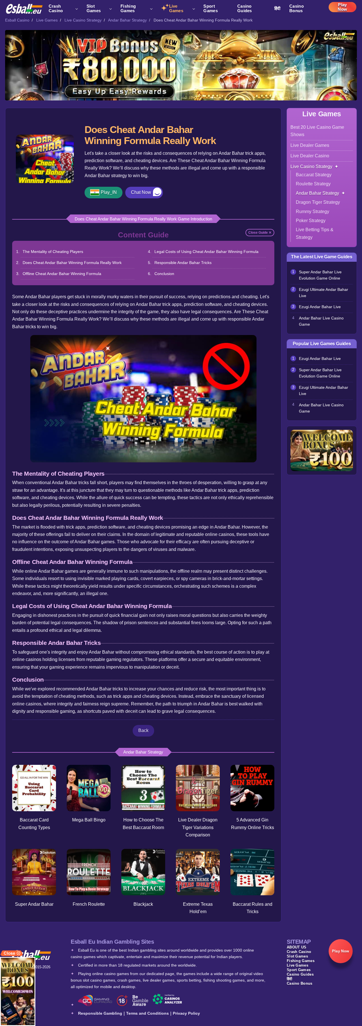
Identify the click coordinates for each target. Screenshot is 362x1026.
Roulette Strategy (313, 183)
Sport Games (210, 8)
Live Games (176, 8)
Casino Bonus (296, 8)
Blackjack (143, 904)
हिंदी (277, 8)
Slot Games (94, 8)
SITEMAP (299, 942)
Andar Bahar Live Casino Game (321, 321)
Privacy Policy (186, 1013)
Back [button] (143, 730)
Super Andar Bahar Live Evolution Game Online (320, 275)
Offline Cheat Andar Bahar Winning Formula (62, 273)
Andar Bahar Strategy (127, 20)
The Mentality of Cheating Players (53, 251)
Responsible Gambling (100, 1013)
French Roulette (89, 904)
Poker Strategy (311, 220)
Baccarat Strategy (313, 174)
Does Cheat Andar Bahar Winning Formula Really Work (72, 262)
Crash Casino (56, 8)
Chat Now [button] (141, 192)
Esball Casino (17, 20)
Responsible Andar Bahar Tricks (183, 262)
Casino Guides (244, 8)
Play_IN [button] (109, 192)
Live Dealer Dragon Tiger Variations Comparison (197, 827)
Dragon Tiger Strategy (318, 202)
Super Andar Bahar (34, 904)
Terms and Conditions (147, 1013)
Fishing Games (128, 8)
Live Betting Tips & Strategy (314, 233)
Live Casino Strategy (83, 20)
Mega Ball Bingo (88, 819)
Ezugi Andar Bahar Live (320, 307)
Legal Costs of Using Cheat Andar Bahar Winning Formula (206, 251)
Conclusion (164, 273)
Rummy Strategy (312, 211)
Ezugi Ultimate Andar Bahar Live (323, 292)
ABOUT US (296, 947)
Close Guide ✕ (260, 233)
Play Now (342, 7)
